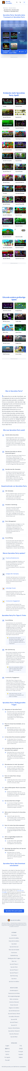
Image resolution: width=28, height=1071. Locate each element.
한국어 (7, 1054)
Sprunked (14, 944)
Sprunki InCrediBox (14, 938)
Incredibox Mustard (14, 1016)
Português (7, 1057)
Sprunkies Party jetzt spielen (14, 911)
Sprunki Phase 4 (14, 964)
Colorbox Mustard (14, 1002)
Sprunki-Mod (14, 967)
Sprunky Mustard (14, 1034)
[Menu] (24, 2)
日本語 (20, 1048)
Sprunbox (14, 978)
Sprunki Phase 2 (14, 970)
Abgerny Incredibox (14, 1008)
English (7, 1045)
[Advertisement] (14, 72)
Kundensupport (14, 990)
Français (21, 1051)
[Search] (16, 2)
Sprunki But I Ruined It (14, 1031)
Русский (7, 1060)
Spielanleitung (14, 955)
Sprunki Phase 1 (14, 1022)
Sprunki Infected (14, 947)
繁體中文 (7, 1048)
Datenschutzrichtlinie (14, 993)
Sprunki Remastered (14, 1010)
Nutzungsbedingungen (14, 996)
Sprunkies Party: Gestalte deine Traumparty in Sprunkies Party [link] (11, 10)
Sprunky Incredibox (14, 981)
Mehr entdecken (14, 999)
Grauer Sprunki (14, 1005)
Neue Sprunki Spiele (14, 949)
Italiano (21, 1057)
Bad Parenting (14, 975)
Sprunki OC (14, 1025)
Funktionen (14, 952)
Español (21, 1054)
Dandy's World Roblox (14, 1028)
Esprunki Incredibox (14, 941)
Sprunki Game (12, 8)
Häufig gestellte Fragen (14, 958)
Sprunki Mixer (14, 1037)
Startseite (5, 8)
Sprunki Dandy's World (14, 1013)
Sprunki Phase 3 (14, 973)
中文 (21, 1045)
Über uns (14, 961)
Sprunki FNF (14, 1019)
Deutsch (7, 1051)
